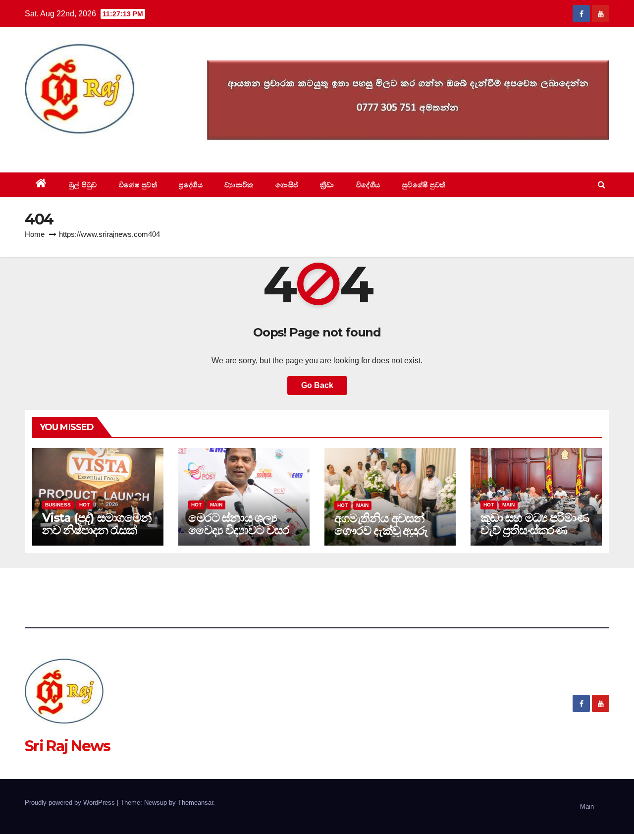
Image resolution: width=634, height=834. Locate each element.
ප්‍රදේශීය (191, 184)
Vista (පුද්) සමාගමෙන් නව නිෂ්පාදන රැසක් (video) (97, 530)
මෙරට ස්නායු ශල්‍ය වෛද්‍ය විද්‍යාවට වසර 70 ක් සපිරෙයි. (238, 530)
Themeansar (195, 802)
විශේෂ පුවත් (138, 184)
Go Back (317, 385)
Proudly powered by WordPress (71, 802)
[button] (601, 184)
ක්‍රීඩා (327, 184)
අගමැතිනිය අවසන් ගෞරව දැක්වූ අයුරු (380, 524)
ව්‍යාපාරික (239, 184)
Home (35, 234)
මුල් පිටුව (83, 184)
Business (58, 504)
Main (216, 504)
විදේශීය (368, 184)
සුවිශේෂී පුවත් (424, 184)
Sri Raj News (67, 150)
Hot (84, 504)
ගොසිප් (286, 184)
